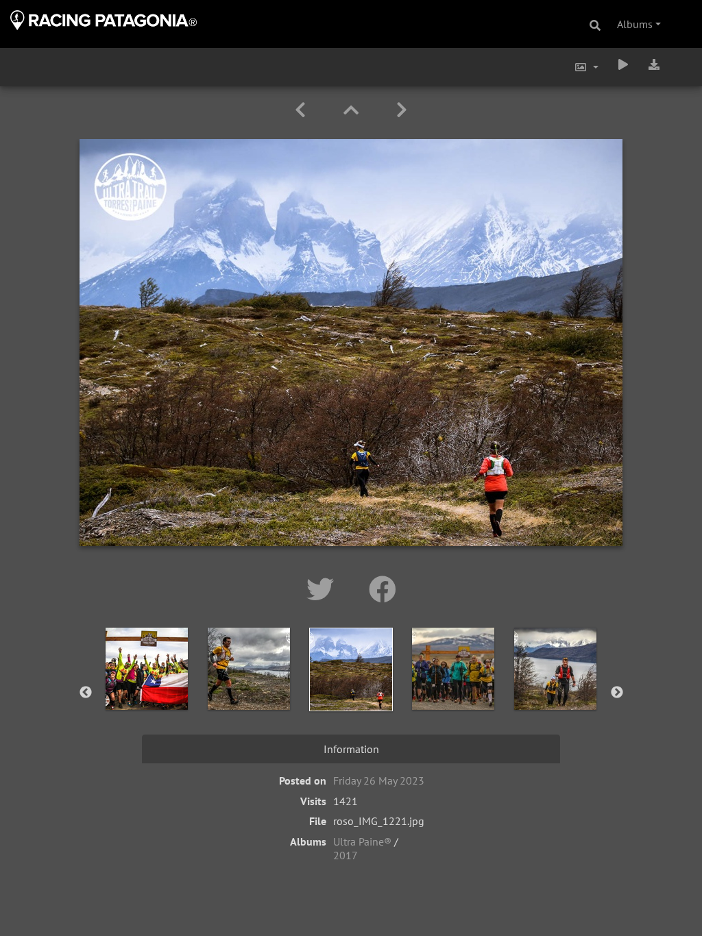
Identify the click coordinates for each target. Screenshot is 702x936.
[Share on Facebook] (382, 589)
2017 (345, 855)
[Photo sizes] (586, 67)
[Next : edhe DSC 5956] (402, 110)
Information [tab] (351, 749)
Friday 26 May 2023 (378, 780)
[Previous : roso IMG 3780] (302, 110)
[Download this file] (654, 64)
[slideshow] (623, 64)
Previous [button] (86, 693)
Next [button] (617, 693)
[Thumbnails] (353, 110)
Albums (635, 24)
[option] (147, 690)
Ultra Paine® (362, 841)
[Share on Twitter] (324, 589)
